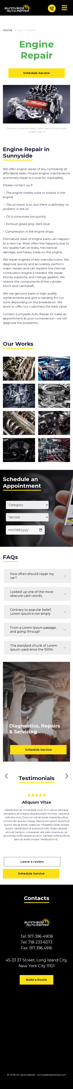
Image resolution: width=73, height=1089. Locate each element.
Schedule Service (36, 73)
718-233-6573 (40, 942)
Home (7, 30)
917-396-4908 (40, 936)
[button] (6, 776)
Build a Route (36, 979)
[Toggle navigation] (64, 7)
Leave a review (32, 861)
